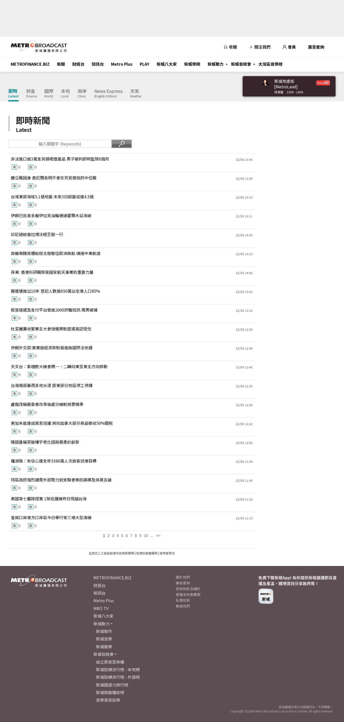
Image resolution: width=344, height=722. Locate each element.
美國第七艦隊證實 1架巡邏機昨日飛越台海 (49, 498)
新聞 (61, 64)
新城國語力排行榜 (112, 685)
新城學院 (192, 64)
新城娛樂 (104, 646)
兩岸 (82, 93)
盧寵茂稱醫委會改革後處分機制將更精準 (47, 404)
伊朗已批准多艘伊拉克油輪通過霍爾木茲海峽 (51, 215)
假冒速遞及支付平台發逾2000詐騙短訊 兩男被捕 (54, 310)
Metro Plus (121, 64)
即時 (13, 93)
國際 (48, 93)
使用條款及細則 (188, 588)
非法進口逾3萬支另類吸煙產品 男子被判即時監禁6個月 (60, 159)
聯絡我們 (183, 606)
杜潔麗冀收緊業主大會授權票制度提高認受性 (51, 328)
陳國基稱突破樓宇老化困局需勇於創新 (45, 442)
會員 (291, 47)
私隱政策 (183, 600)
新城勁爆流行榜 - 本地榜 (118, 669)
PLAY (144, 64)
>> (158, 536)
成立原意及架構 (110, 662)
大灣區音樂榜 (270, 64)
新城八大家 (167, 64)
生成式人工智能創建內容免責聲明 (111, 553)
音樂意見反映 (108, 700)
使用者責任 (167, 553)
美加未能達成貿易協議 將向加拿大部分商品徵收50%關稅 (62, 423)
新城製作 (104, 631)
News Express (108, 93)
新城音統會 (241, 64)
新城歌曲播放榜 (110, 692)
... (151, 536)
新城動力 (216, 64)
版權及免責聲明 (188, 594)
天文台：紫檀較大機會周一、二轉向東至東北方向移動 (59, 366)
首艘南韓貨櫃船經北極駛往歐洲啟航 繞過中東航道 (55, 253)
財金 (31, 93)
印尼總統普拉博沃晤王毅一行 (37, 234)
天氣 (136, 93)
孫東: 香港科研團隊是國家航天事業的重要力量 (52, 272)
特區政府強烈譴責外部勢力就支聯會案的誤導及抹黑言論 (61, 479)
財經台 (78, 64)
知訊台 (98, 64)
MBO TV (101, 608)
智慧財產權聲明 (146, 553)
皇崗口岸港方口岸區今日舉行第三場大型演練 (51, 517)
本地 (65, 93)
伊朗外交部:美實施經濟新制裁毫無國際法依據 (51, 347)
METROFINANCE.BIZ (30, 64)
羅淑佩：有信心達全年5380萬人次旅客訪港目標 (53, 461)
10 (146, 536)
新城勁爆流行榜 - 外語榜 (118, 677)
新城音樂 (104, 639)
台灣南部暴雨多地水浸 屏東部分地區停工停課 (51, 385)
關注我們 (261, 47)
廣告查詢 (316, 47)
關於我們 (183, 577)
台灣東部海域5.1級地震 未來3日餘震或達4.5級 (52, 196)
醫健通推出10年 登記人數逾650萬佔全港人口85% (55, 291)
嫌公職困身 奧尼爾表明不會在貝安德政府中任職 (53, 177)
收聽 (232, 47)
